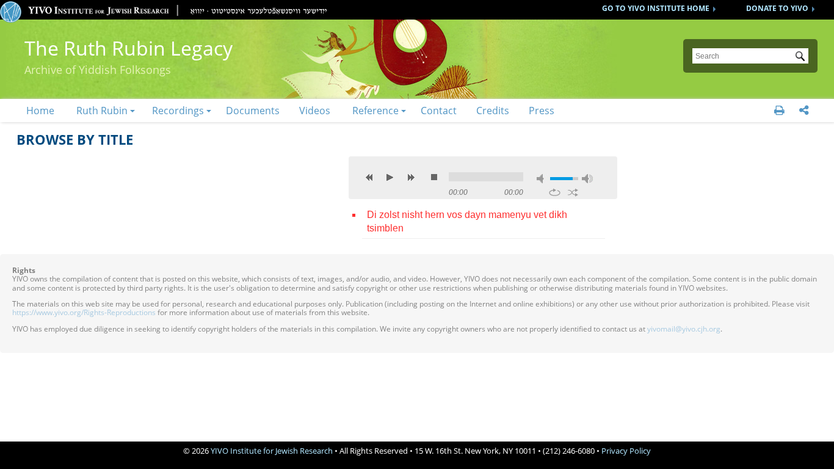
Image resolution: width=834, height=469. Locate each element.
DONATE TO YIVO (777, 8)
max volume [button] (587, 178)
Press (541, 110)
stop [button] (434, 177)
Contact (439, 110)
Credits (492, 110)
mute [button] (542, 178)
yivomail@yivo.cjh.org (683, 329)
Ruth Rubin (102, 110)
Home (40, 110)
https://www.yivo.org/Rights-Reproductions (84, 312)
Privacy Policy (626, 450)
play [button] (390, 177)
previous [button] (369, 177)
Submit (802, 57)
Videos (314, 110)
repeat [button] (554, 192)
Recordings (178, 110)
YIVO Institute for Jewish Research (272, 450)
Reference (375, 110)
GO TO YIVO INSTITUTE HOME (655, 8)
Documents (253, 110)
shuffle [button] (573, 192)
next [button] (410, 177)
